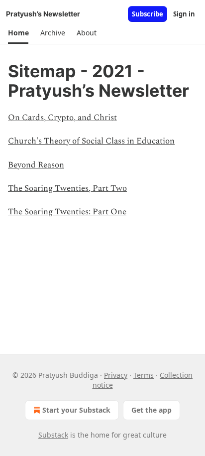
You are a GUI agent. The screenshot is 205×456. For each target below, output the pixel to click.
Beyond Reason (36, 164)
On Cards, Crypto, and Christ (62, 117)
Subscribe (147, 13)
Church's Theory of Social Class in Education (91, 141)
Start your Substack (76, 410)
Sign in (184, 13)
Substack (53, 435)
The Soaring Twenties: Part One (67, 211)
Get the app (151, 410)
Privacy (115, 375)
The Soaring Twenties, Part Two (67, 188)
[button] (18, 33)
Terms (143, 375)
